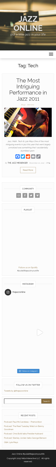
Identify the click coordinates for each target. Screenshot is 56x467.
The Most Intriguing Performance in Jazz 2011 (28, 89)
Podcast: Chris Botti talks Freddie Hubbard (23, 434)
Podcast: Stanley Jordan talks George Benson (25, 438)
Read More (28, 170)
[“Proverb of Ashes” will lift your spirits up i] (40, 356)
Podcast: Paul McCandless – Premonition (23, 422)
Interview (30, 105)
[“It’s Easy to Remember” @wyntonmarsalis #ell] (16, 332)
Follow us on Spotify (28, 267)
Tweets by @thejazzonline (16, 391)
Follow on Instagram (30, 371)
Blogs (23, 105)
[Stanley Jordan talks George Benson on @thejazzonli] (40, 332)
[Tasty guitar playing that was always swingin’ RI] (40, 309)
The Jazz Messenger (18, 163)
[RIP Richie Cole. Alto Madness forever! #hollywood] (16, 309)
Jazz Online (28, 23)
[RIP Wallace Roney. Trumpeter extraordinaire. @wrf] (16, 356)
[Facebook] (17, 156)
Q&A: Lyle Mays (11, 442)
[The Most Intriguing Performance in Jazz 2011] (28, 122)
